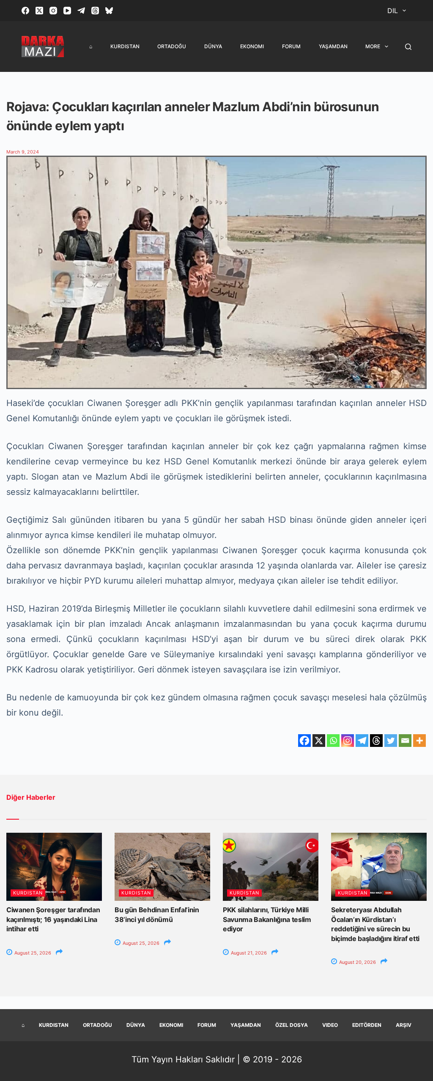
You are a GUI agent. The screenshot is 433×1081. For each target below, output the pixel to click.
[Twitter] (390, 740)
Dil (392, 10)
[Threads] (95, 10)
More (372, 46)
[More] (419, 740)
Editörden (366, 1025)
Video (330, 1025)
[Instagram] (53, 10)
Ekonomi (252, 46)
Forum (291, 46)
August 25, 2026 (32, 953)
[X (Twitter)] (39, 10)
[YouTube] (67, 10)
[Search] (408, 47)
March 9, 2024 (22, 152)
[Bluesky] (109, 10)
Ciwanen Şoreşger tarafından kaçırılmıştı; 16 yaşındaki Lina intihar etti (53, 919)
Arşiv (403, 1025)
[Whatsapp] (333, 740)
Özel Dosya (291, 1025)
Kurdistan (125, 46)
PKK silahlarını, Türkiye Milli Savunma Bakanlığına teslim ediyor (267, 919)
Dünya (213, 46)
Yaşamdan (333, 46)
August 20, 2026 (357, 962)
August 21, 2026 (248, 953)
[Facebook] (25, 10)
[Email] (405, 740)
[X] (318, 740)
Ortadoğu (171, 46)
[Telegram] (81, 10)
